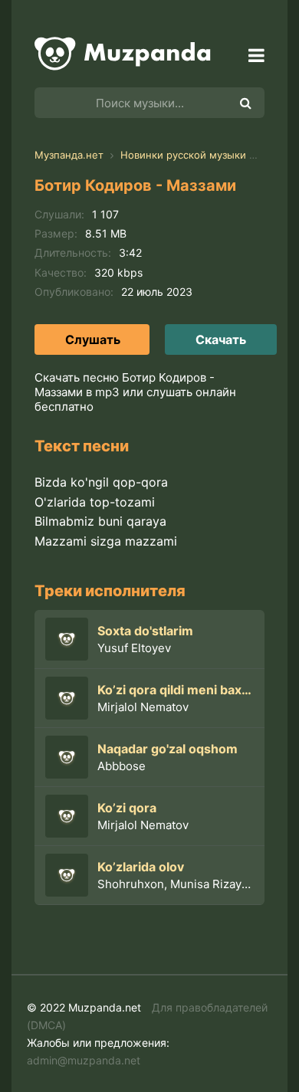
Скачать (221, 339)
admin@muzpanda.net (83, 1060)
